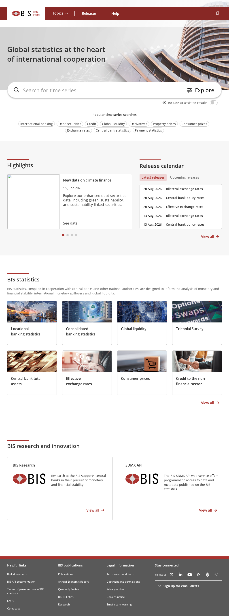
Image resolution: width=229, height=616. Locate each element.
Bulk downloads (17, 574)
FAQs (10, 601)
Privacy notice (115, 589)
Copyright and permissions (123, 582)
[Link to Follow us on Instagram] (216, 574)
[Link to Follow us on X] (171, 574)
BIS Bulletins (66, 597)
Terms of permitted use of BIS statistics (25, 591)
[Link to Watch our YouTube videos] (189, 574)
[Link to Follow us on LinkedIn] (180, 574)
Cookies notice (116, 597)
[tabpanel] (181, 205)
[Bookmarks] (217, 13)
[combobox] (101, 90)
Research (64, 604)
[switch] (214, 102)
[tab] (153, 177)
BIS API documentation (21, 582)
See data (70, 223)
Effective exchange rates (184, 207)
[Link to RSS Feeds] (198, 574)
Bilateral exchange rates (184, 189)
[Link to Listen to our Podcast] (207, 574)
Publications (65, 574)
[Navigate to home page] (26, 13)
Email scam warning (119, 604)
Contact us (13, 608)
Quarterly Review (68, 589)
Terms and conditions (120, 574)
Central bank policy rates (185, 198)
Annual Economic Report (73, 582)
